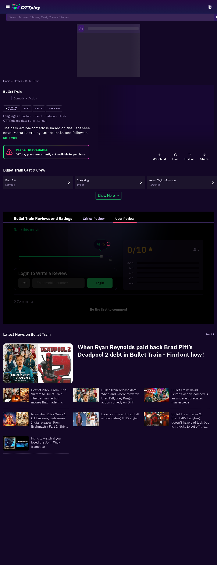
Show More (106, 195)
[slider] (101, 256)
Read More (10, 137)
